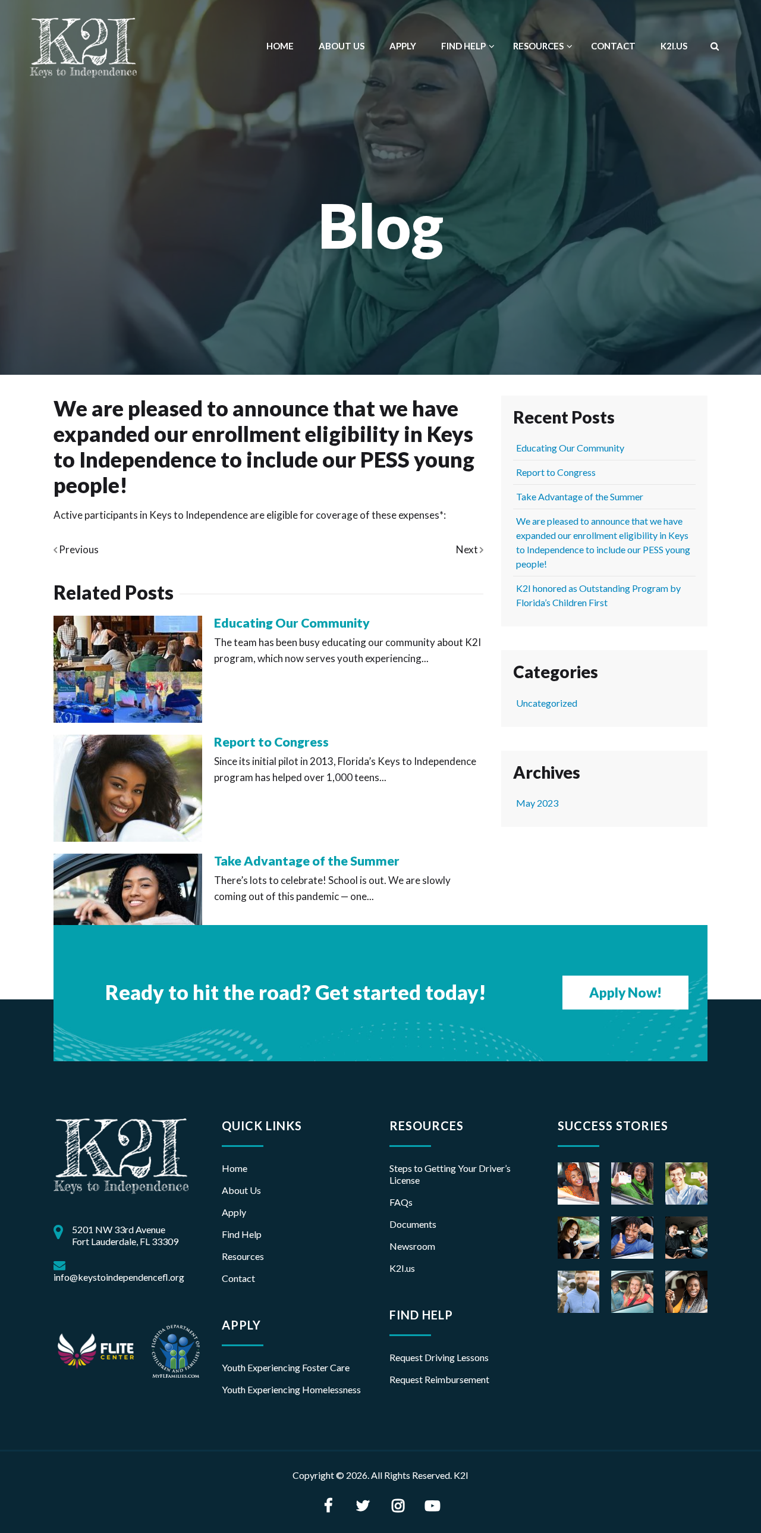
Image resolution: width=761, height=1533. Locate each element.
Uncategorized (546, 702)
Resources (538, 45)
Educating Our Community (292, 623)
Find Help (463, 45)
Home (280, 45)
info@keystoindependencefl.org (119, 1277)
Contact (613, 45)
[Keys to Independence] (83, 46)
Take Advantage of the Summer (307, 861)
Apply (402, 45)
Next (468, 549)
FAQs (401, 1202)
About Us (341, 45)
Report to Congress (271, 742)
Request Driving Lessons (439, 1357)
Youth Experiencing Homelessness (291, 1389)
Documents (412, 1224)
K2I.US (674, 45)
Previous (78, 549)
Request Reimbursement (439, 1379)
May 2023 (537, 802)
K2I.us (402, 1268)
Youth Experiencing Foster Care (286, 1367)
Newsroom (412, 1246)
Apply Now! (625, 993)
